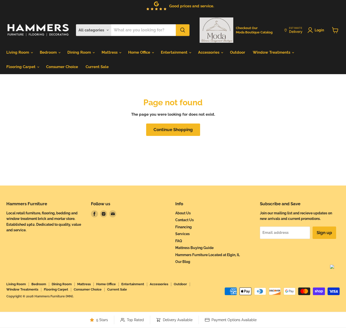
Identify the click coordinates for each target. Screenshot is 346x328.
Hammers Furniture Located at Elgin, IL (207, 255)
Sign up (324, 232)
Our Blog (182, 262)
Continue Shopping (173, 129)
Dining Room (79, 52)
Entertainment (174, 52)
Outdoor (237, 52)
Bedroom (49, 52)
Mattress (110, 52)
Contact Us (184, 220)
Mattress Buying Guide (194, 248)
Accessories (209, 52)
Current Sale (97, 67)
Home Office (139, 52)
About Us (183, 213)
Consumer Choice (62, 67)
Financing (183, 227)
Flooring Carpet (21, 67)
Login (319, 30)
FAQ (178, 241)
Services (182, 234)
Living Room (18, 52)
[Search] (182, 30)
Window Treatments (272, 52)
